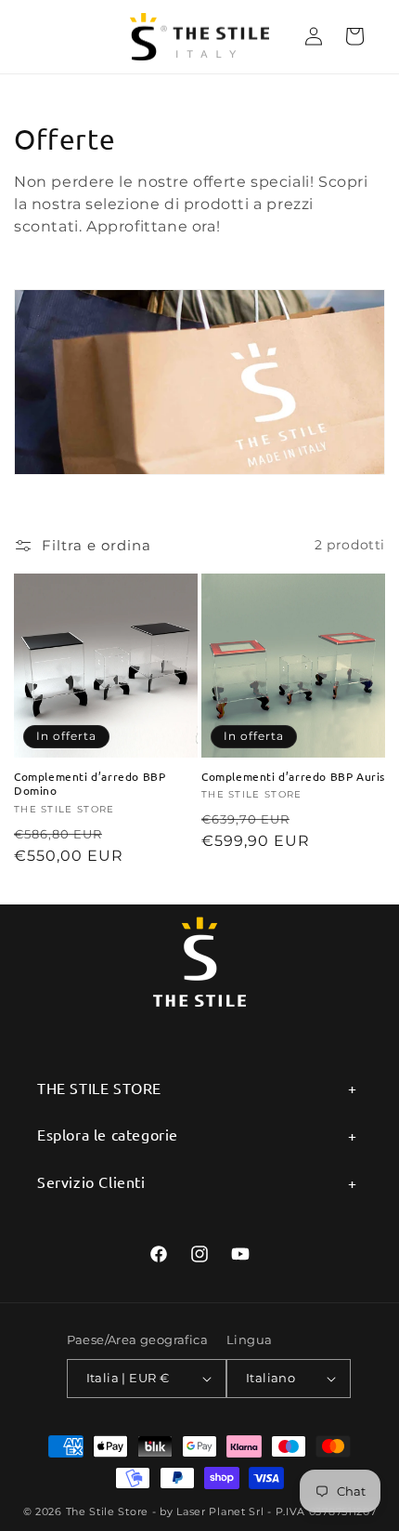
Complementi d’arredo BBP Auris (293, 777)
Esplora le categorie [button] (107, 1134)
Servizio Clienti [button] (91, 1181)
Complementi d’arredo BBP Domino (89, 784)
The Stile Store (107, 1511)
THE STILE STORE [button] (99, 1087)
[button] (354, 36)
